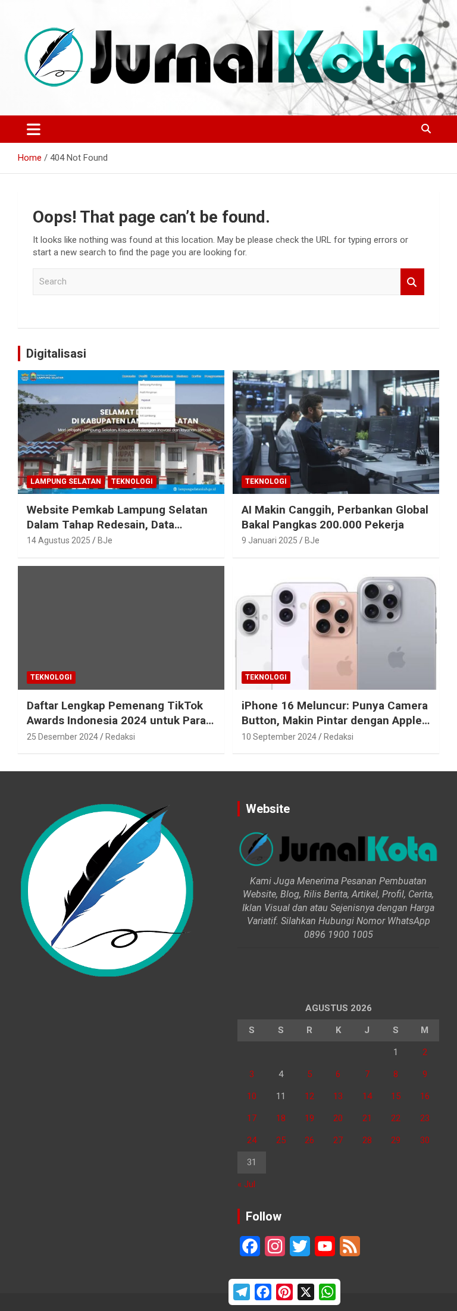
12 (309, 1096)
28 (367, 1140)
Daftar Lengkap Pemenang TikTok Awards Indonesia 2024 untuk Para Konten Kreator (116, 720)
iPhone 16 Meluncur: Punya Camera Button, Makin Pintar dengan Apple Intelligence (335, 720)
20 (338, 1118)
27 (338, 1140)
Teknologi (132, 481)
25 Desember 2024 (62, 736)
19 (309, 1118)
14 (367, 1096)
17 (251, 1118)
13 (338, 1096)
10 (251, 1096)
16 (425, 1096)
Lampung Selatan (65, 481)
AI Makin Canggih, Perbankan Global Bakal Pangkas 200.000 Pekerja (335, 517)
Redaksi (120, 736)
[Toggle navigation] (33, 129)
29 (395, 1140)
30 (425, 1140)
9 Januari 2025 (270, 540)
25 (281, 1140)
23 (425, 1118)
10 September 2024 (279, 736)
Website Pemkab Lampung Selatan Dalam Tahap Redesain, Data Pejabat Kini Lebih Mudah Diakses (117, 524)
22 (395, 1118)
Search (412, 281)
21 (367, 1118)
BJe (105, 540)
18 (281, 1118)
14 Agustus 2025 (58, 540)
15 (395, 1096)
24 (251, 1140)
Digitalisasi (56, 353)
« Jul (246, 1184)
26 (309, 1140)
